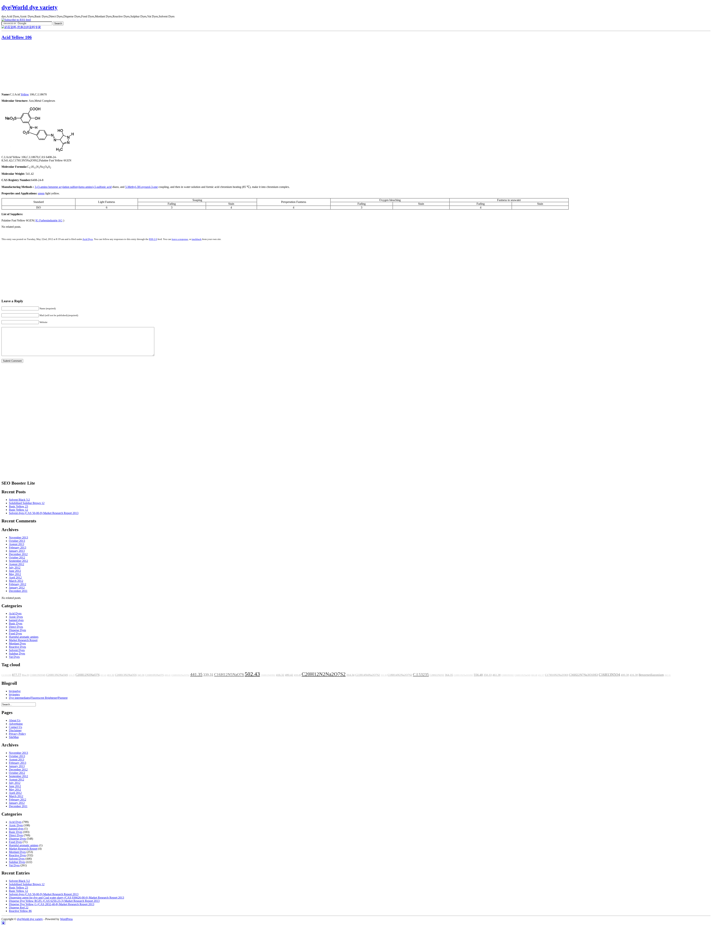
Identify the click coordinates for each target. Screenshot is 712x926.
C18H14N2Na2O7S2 (400, 674)
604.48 (534, 675)
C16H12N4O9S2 (268, 675)
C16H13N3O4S (37, 675)
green (41, 193)
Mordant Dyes (17, 643)
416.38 (634, 674)
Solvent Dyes (17, 650)
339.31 (208, 675)
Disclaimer (15, 730)
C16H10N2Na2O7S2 (180, 675)
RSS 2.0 (153, 239)
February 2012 (17, 584)
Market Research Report (23, 640)
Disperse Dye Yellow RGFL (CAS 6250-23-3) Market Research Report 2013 (54, 900)
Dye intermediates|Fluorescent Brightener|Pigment (38, 697)
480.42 (289, 674)
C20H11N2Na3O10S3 (463, 675)
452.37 (541, 675)
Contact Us (15, 727)
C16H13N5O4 (609, 675)
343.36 (140, 675)
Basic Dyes (15, 623)
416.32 (280, 674)
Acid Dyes (88, 239)
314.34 (350, 674)
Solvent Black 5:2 (19, 499)
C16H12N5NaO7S (229, 674)
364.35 (449, 674)
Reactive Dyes (17, 646)
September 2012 (18, 560)
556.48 (478, 675)
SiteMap (14, 737)
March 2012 (16, 580)
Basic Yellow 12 (18, 509)
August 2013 (16, 544)
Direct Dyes (16, 626)
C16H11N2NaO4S (522, 675)
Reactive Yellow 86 (20, 910)
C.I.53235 (421, 674)
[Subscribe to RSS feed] (16, 19)
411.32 (110, 675)
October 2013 (17, 540)
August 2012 (16, 564)
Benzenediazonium (651, 675)
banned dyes (16, 620)
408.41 (167, 675)
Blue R (25, 675)
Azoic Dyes (16, 616)
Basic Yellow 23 (18, 506)
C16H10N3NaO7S (154, 675)
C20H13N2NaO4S (57, 674)
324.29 (72, 675)
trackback (197, 239)
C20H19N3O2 (507, 675)
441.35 (196, 674)
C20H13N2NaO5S (126, 674)
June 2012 (15, 570)
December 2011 (18, 590)
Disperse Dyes (17, 630)
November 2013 (18, 537)
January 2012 (17, 587)
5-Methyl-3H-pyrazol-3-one (141, 186)
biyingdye (15, 691)
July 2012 (14, 567)
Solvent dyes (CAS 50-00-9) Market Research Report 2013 (43, 513)
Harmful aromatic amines (23, 636)
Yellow (25, 94)
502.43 (252, 674)
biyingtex (14, 694)
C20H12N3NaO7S (87, 675)
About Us (14, 720)
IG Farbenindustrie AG (48, 220)
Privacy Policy (17, 733)
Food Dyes (15, 633)
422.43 (103, 675)
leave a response (180, 239)
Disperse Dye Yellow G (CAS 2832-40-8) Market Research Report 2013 (51, 904)
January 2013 (17, 550)
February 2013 (17, 547)
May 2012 (15, 574)
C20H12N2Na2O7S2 (324, 674)
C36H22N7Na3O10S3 (583, 675)
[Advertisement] (24, 67)
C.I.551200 (6, 675)
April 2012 (15, 577)
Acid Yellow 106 (16, 37)
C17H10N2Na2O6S (556, 674)
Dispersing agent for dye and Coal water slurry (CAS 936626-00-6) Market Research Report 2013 (66, 897)
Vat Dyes (14, 656)
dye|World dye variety (29, 7)
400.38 (625, 674)
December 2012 (18, 554)
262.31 (668, 675)
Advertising (16, 723)
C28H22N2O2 (437, 675)
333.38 (384, 675)
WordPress (66, 919)
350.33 (488, 674)
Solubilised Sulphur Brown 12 (26, 503)
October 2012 (17, 557)
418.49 (297, 675)
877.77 (16, 675)
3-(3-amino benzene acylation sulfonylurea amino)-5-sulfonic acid (73, 186)
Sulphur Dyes (17, 653)
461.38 (496, 674)
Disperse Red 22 (18, 907)
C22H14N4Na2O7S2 (367, 674)
